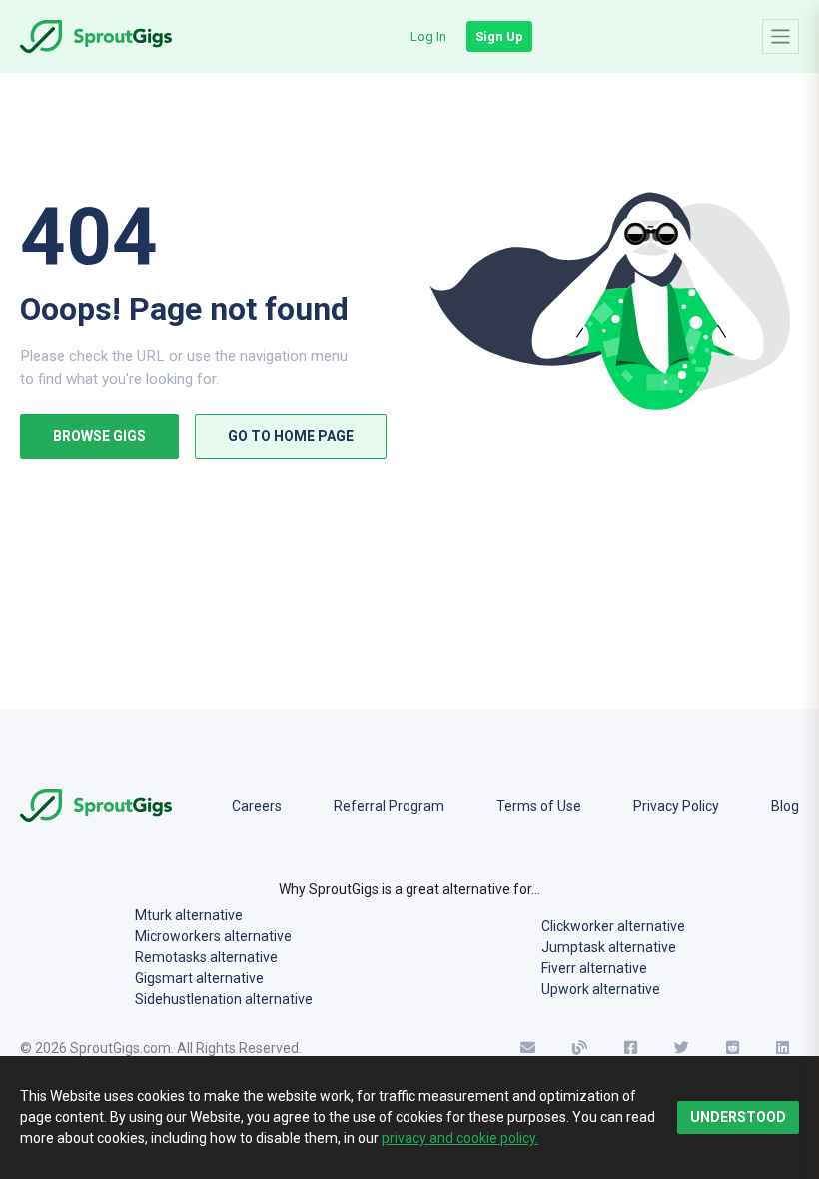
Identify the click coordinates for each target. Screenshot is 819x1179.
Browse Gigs (99, 436)
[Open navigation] (780, 36)
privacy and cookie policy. (460, 1138)
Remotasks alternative (206, 957)
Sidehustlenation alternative (224, 999)
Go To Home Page (291, 436)
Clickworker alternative (613, 926)
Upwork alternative (600, 989)
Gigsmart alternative (199, 978)
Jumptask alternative (608, 947)
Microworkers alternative (213, 936)
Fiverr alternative (594, 968)
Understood (738, 1117)
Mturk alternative (189, 915)
